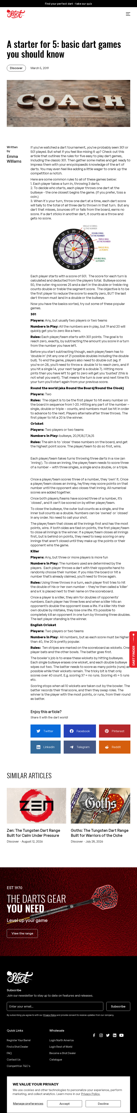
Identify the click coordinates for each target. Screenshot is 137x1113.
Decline (103, 1104)
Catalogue (55, 1059)
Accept (64, 1104)
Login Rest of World (60, 1046)
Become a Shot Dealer (62, 1053)
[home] (16, 14)
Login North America (61, 1040)
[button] (128, 14)
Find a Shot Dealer (17, 1046)
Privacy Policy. (90, 1094)
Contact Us (14, 1059)
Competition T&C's (18, 1066)
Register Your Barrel (19, 1040)
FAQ (9, 1053)
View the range (22, 933)
